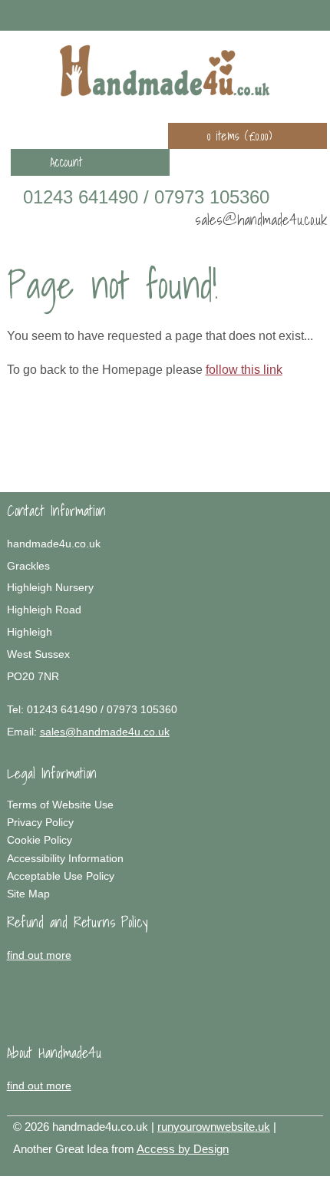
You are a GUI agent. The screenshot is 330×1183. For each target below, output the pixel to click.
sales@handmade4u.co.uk (261, 219)
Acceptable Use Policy (60, 876)
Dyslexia (286, 1168)
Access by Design (183, 1148)
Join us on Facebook (249, 14)
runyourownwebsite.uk (213, 1126)
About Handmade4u (54, 1052)
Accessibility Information (65, 858)
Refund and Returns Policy (77, 922)
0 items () (239, 136)
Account (66, 162)
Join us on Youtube (316, 14)
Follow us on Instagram (294, 14)
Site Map (28, 893)
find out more (39, 955)
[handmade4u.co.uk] (164, 71)
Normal (240, 1168)
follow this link (244, 369)
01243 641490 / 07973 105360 (146, 197)
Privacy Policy (40, 822)
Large (263, 1168)
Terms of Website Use (60, 804)
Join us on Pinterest (272, 14)
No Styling (309, 1168)
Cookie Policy (39, 840)
